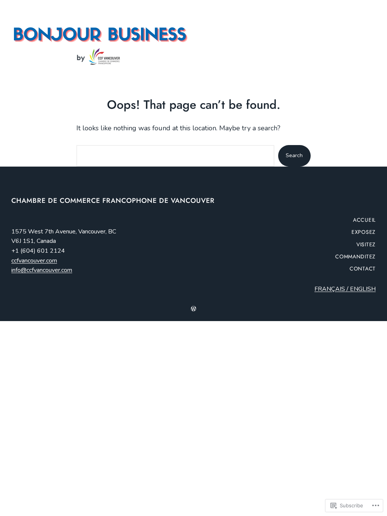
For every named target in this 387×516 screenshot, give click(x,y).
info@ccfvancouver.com (41, 270)
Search (294, 155)
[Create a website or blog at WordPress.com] (193, 309)
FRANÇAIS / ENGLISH (345, 289)
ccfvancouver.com (34, 260)
